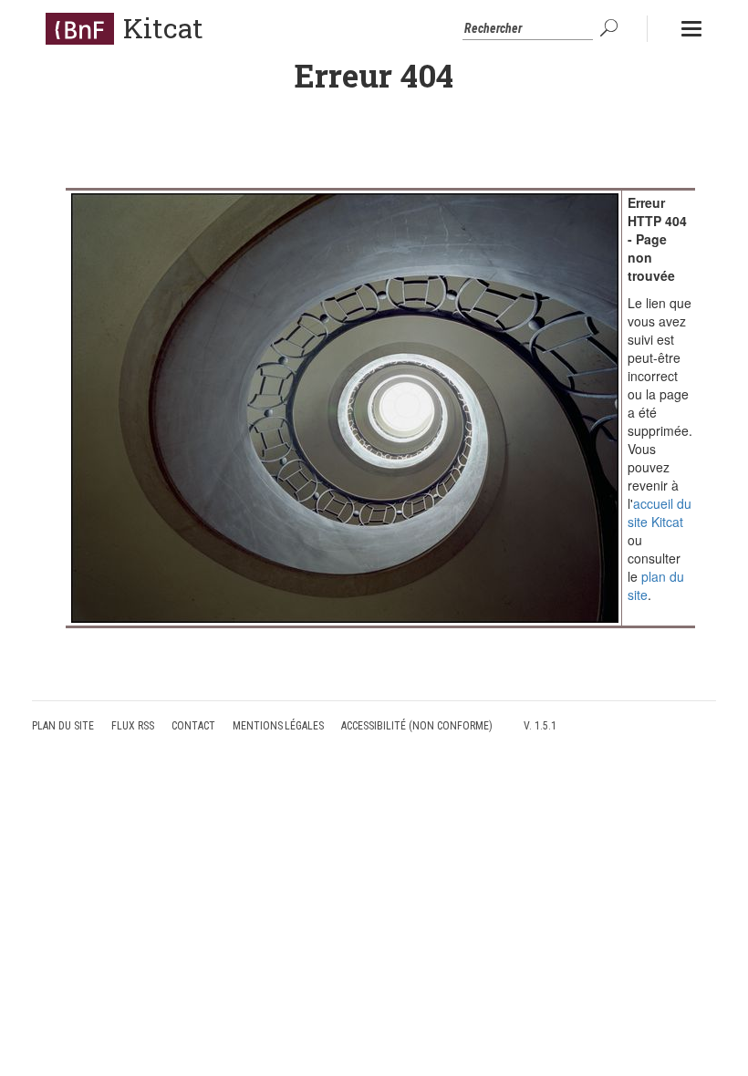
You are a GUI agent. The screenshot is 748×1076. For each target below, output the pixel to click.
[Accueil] (80, 28)
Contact (193, 725)
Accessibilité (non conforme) (417, 725)
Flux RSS (132, 725)
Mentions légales (279, 725)
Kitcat (163, 28)
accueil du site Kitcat (659, 512)
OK (611, 28)
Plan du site (63, 725)
